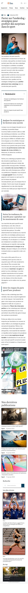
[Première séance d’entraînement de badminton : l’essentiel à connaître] (14, 463)
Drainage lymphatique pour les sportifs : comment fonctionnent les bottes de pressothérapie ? (13, 560)
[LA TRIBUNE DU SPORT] (10, 3)
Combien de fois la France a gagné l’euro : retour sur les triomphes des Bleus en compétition (14, 524)
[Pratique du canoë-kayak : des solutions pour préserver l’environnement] (14, 439)
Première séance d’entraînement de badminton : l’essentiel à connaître (13, 474)
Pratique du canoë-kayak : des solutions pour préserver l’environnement (13, 449)
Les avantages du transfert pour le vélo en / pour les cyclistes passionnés (13, 576)
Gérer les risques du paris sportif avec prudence (13, 111)
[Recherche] (22, 3)
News (4, 520)
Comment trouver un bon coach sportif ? (12, 426)
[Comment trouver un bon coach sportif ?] (14, 416)
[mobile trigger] (2, 3)
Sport (3, 428)
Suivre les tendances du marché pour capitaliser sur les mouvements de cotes (13, 105)
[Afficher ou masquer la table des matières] (20, 94)
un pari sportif (7, 175)
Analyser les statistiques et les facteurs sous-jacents (14, 99)
